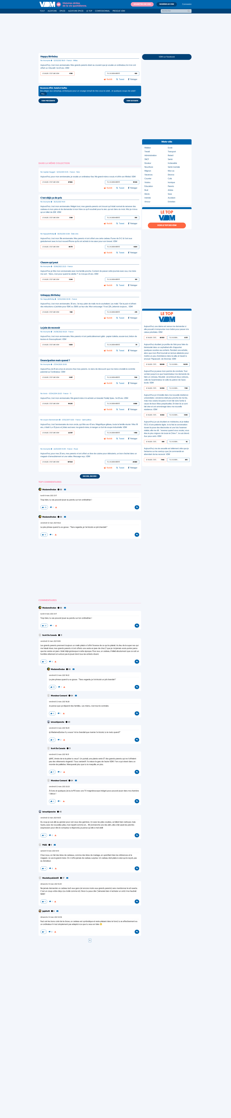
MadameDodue (49, 490)
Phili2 (44, 845)
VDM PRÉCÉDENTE (48, 101)
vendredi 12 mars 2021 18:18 (50, 641)
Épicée (62, 11)
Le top (89, 11)
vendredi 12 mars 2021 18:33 (50, 818)
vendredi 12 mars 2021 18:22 (50, 523)
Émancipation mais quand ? (55, 360)
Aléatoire (52, 11)
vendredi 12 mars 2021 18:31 (59, 754)
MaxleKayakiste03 (50, 878)
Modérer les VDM (166, 4)
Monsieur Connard (59, 696)
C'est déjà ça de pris (51, 198)
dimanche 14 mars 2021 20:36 (51, 917)
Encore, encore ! (90, 476)
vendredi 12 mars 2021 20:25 (59, 787)
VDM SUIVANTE (132, 101)
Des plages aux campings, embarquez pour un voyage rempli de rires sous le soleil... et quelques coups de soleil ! (88, 91)
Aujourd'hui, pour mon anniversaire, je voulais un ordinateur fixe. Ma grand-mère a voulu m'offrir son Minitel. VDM (88, 177)
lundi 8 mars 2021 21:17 (48, 496)
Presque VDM (119, 11)
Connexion (187, 4)
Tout (42, 11)
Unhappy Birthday (50, 295)
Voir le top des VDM (166, 225)
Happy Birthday (49, 57)
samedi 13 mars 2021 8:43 (49, 851)
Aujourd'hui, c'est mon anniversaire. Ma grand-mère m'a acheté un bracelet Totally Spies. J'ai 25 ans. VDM (84, 398)
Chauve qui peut (49, 262)
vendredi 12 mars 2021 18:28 (59, 702)
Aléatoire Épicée (75, 11)
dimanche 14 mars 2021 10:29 (51, 884)
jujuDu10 (46, 911)
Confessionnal (102, 11)
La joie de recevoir (50, 328)
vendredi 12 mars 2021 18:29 (59, 728)
